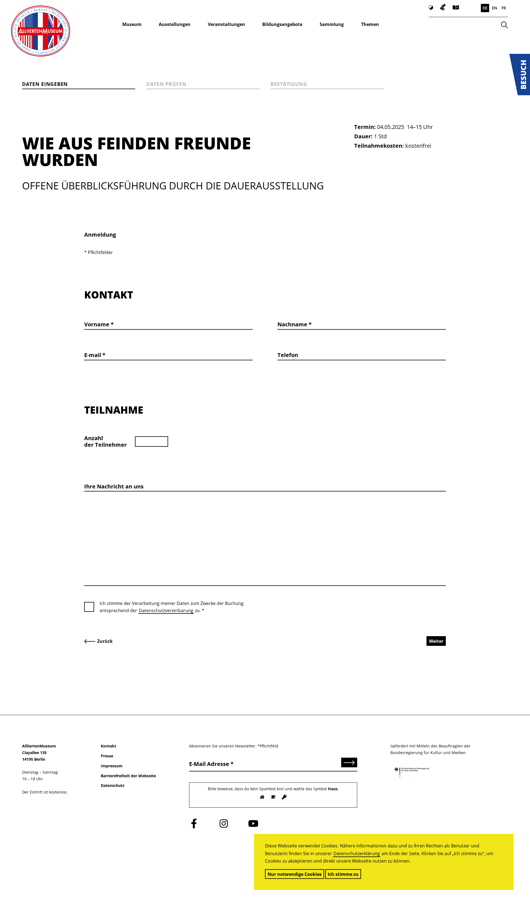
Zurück (105, 641)
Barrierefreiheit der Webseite (128, 775)
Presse (107, 755)
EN (494, 7)
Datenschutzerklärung (356, 853)
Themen (370, 24)
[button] (519, 74)
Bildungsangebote (282, 24)
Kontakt (108, 746)
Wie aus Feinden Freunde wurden (136, 151)
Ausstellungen (174, 24)
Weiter (436, 641)
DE (485, 7)
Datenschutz (112, 785)
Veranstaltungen (226, 24)
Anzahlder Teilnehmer (105, 441)
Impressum (112, 765)
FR (504, 7)
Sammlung (332, 24)
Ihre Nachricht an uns (114, 486)
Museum (132, 24)
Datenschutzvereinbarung (166, 610)
